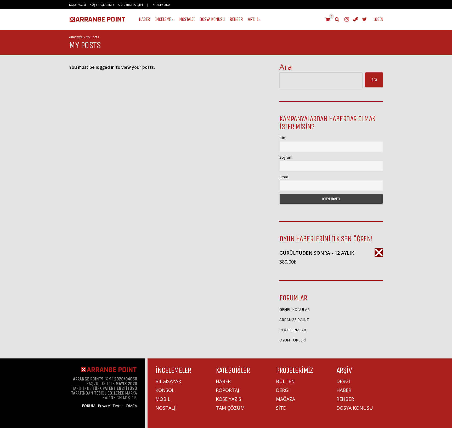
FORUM (88, 406)
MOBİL (162, 399)
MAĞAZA (285, 399)
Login (378, 19)
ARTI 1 (253, 19)
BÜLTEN (285, 381)
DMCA (131, 406)
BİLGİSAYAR (168, 381)
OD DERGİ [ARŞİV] (130, 4)
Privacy (104, 406)
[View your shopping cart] (327, 19)
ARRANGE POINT (294, 319)
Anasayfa (76, 37)
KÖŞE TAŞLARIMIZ (102, 4)
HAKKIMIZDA (161, 4)
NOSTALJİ (186, 19)
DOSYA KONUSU (212, 19)
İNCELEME (163, 19)
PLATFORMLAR (292, 329)
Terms (117, 406)
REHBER (236, 19)
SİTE (281, 408)
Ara (285, 66)
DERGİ (283, 390)
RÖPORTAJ (227, 390)
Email (284, 176)
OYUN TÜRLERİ (292, 340)
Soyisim (285, 157)
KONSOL (164, 390)
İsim (282, 137)
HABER (144, 19)
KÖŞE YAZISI (77, 4)
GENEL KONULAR (294, 309)
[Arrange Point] (97, 21)
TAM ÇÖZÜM (230, 408)
